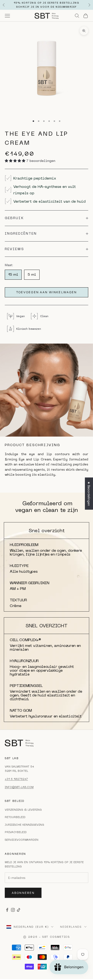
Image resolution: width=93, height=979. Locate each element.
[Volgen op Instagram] (12, 909)
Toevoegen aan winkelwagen (46, 292)
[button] (15, 161)
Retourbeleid (15, 817)
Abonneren (23, 893)
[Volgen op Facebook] (7, 909)
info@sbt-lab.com (19, 787)
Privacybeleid (16, 832)
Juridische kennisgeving (24, 824)
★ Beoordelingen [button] (89, 493)
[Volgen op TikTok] (18, 909)
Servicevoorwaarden (21, 839)
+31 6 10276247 (16, 779)
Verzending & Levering (23, 809)
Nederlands (71, 926)
